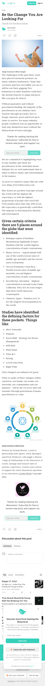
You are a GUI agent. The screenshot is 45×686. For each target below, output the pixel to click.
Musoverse (11, 28)
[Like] (4, 35)
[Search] (41, 575)
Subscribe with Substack (24, 649)
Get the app (34, 675)
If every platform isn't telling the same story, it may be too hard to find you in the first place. (17, 605)
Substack (11, 681)
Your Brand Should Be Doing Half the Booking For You (16, 599)
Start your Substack (16, 675)
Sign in (40, 3)
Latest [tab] (10, 575)
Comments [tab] (7, 546)
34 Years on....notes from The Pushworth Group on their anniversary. (13, 585)
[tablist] (12, 546)
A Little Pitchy (25, 473)
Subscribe (31, 3)
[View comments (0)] (9, 35)
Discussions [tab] (19, 575)
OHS (3, 10)
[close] (38, 609)
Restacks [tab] (17, 546)
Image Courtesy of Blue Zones (13, 446)
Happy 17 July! (9, 581)
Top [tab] (4, 575)
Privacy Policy (26, 659)
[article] (22, 587)
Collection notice (22, 669)
